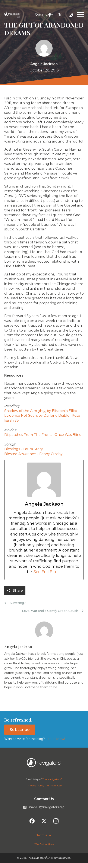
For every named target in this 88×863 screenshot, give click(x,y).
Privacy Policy (35, 785)
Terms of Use (54, 785)
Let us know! (55, 739)
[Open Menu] (80, 14)
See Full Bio (45, 571)
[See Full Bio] (58, 572)
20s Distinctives (44, 844)
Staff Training (44, 835)
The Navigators (52, 779)
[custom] (49, 15)
